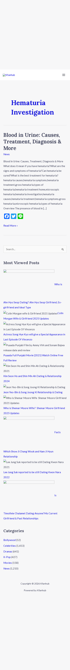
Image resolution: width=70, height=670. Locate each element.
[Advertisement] (35, 34)
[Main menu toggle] (63, 75)
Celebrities (9, 545)
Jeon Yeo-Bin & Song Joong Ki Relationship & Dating (33, 392)
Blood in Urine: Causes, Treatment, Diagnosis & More (32, 141)
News (6, 154)
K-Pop (7, 557)
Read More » (10, 225)
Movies (7, 562)
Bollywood (9, 539)
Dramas (7, 551)
